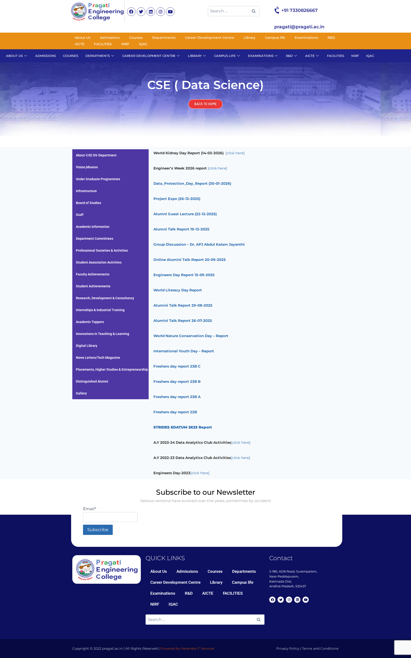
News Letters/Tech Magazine (98, 357)
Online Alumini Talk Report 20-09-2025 (189, 259)
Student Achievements (93, 286)
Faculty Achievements (92, 274)
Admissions (110, 37)
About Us (82, 37)
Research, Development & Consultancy (105, 298)
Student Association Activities (99, 262)
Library (249, 37)
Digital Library (86, 346)
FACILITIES (103, 44)
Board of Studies (88, 203)
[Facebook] (131, 11)
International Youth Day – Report (183, 351)
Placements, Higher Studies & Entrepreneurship (112, 369)
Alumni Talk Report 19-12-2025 (181, 229)
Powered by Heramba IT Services (187, 648)
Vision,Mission (87, 167)
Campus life (275, 37)
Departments (164, 37)
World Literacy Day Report (177, 290)
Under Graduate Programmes (98, 179)
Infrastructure (86, 191)
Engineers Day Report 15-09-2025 (184, 275)
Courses (136, 37)
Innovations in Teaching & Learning (102, 334)
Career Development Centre (209, 37)
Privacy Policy (287, 648)
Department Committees (94, 238)
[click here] (240, 442)
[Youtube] (170, 11)
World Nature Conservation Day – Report (190, 336)
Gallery (81, 393)
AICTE (79, 44)
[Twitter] (141, 11)
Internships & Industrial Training (100, 310)
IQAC (143, 44)
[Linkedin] (151, 11)
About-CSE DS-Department (96, 155)
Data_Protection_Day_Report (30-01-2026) (192, 183)
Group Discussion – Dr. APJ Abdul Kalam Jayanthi (199, 244)
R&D (331, 37)
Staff (79, 215)
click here (235, 153)
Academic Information (92, 227)
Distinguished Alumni (92, 381)
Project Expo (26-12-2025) (176, 198)
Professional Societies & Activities (102, 250)
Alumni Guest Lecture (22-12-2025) (185, 214)
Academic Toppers (90, 322)
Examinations (306, 37)
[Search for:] (234, 11)
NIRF (125, 44)
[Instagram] (160, 11)
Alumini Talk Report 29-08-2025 (182, 305)
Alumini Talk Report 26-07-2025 (182, 320)
